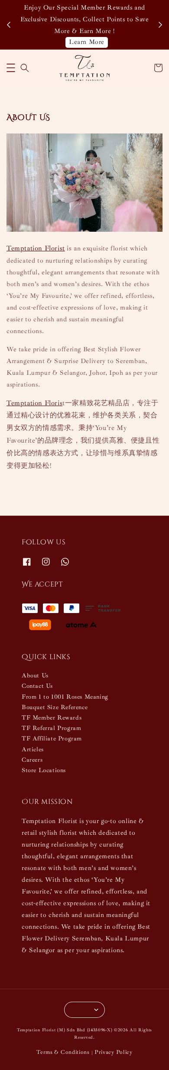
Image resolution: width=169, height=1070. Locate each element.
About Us (35, 675)
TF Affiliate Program (52, 738)
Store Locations (44, 770)
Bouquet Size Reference (55, 707)
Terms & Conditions (63, 1052)
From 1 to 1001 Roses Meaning (65, 696)
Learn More (86, 42)
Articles (33, 749)
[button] (10, 67)
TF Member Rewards (51, 717)
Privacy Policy (113, 1052)
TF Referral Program (51, 728)
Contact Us (37, 686)
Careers (32, 759)
